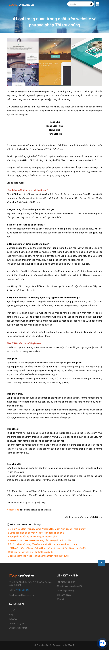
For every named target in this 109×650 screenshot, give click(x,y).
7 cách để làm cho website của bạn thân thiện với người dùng (38, 555)
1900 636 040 (22, 590)
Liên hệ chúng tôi (16, 623)
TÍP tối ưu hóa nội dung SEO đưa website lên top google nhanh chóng (42, 544)
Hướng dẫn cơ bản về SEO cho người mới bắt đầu (32, 536)
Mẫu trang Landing (65, 590)
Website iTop (13, 509)
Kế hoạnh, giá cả (64, 595)
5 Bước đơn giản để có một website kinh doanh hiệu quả (36, 532)
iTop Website (21, 4)
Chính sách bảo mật (18, 628)
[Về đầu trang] (101, 563)
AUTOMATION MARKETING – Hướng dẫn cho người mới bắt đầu (39, 540)
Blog (11, 614)
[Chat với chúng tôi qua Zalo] (102, 643)
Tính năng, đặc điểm (65, 582)
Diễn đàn (13, 619)
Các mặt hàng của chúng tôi (69, 586)
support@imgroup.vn (24, 595)
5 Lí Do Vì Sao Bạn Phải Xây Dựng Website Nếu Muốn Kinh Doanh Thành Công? (46, 529)
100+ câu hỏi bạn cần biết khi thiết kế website (30, 552)
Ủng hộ (12, 610)
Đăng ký (60, 599)
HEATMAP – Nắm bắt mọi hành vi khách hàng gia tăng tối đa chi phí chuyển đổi (47, 548)
